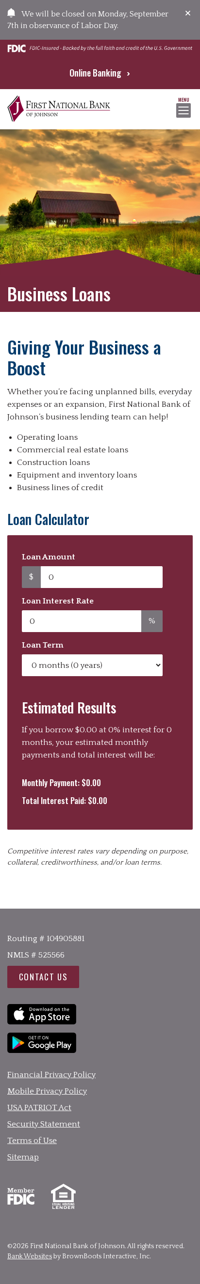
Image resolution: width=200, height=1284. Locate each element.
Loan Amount (48, 558)
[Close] (188, 13)
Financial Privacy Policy (51, 1074)
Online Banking (96, 72)
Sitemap (23, 1157)
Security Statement (43, 1124)
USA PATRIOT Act (39, 1107)
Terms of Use (32, 1140)
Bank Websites (29, 1256)
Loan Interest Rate (58, 601)
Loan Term (43, 645)
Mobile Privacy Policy (47, 1091)
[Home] (58, 109)
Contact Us (43, 977)
